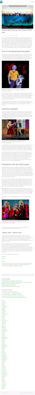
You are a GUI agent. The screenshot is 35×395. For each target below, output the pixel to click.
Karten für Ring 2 (14, 291)
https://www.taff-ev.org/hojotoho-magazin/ (14, 265)
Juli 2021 (3, 324)
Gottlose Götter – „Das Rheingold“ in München (13, 293)
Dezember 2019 (4, 330)
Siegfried (3, 261)
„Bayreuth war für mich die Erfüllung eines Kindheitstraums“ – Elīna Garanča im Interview (17, 282)
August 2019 (4, 331)
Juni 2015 (3, 378)
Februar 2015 (4, 383)
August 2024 (4, 308)
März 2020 (3, 327)
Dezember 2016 (4, 356)
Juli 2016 (3, 362)
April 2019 (3, 335)
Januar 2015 (4, 384)
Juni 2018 (3, 341)
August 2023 (4, 310)
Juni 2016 (3, 363)
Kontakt (21, 393)
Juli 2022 (3, 316)
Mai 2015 (3, 380)
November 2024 (4, 306)
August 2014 (4, 385)
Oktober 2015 (4, 373)
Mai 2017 (3, 351)
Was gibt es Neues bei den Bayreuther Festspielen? (17, 297)
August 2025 (4, 302)
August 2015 (4, 376)
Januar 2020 (4, 329)
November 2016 (4, 358)
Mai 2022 (3, 317)
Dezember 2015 (4, 372)
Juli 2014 (3, 387)
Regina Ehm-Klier (10, 35)
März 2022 (3, 319)
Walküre (3, 258)
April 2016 (3, 366)
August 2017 (4, 347)
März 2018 (3, 344)
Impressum (31, 393)
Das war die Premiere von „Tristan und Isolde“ (15, 295)
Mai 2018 (3, 342)
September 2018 (4, 337)
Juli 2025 (3, 304)
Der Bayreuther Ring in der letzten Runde (9, 285)
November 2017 (4, 345)
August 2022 (4, 315)
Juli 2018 (3, 340)
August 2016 (4, 360)
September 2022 (4, 313)
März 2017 (3, 352)
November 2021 (4, 320)
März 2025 (3, 305)
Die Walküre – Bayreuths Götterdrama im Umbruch (10, 283)
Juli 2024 (3, 309)
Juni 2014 (3, 388)
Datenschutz (26, 393)
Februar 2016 (4, 369)
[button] (32, 1)
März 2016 (3, 367)
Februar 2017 (4, 354)
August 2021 (4, 323)
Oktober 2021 (4, 322)
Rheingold (3, 256)
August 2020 (4, 326)
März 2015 (3, 381)
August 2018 (4, 338)
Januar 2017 (4, 355)
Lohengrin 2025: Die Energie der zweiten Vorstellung (11, 286)
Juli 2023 (3, 312)
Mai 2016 (3, 365)
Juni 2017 (3, 349)
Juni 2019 (3, 334)
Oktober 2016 (4, 359)
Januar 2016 (4, 370)
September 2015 (4, 374)
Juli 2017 (3, 348)
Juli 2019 (3, 333)
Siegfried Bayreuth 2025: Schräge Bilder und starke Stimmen (12, 280)
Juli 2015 (3, 377)
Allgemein (16, 35)
